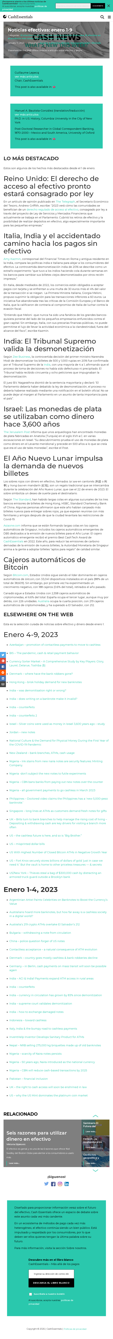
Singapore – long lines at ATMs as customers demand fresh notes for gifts (58, 811)
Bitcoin (65, 43)
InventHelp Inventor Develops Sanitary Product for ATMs (46, 1037)
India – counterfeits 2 (23, 715)
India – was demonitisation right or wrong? (37, 690)
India (47, 364)
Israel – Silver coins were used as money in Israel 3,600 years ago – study (57, 724)
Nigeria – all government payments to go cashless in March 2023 (52, 790)
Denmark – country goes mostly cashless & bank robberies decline (53, 958)
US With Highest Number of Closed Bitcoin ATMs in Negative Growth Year (58, 852)
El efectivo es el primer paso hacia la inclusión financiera (52, 35)
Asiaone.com (12, 525)
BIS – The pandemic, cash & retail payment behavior (44, 653)
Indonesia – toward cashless (27, 1020)
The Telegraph (65, 201)
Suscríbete (98, 6)
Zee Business (21, 356)
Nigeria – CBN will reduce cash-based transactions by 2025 (48, 1070)
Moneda (96, 43)
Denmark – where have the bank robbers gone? (41, 673)
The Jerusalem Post (17, 432)
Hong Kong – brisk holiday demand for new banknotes (45, 682)
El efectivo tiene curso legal (51, 38)
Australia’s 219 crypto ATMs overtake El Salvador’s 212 (44, 924)
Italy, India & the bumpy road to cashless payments (43, 1028)
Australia (43, 601)
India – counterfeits (22, 707)
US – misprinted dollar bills (27, 844)
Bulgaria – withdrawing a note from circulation (40, 932)
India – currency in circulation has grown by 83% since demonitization (55, 995)
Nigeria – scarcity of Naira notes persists (35, 1053)
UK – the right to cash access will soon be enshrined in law (48, 1087)
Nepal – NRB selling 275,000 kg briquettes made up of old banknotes (55, 1045)
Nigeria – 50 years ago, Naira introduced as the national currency (52, 1062)
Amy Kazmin (12, 259)
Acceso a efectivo (50, 43)
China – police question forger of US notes (37, 941)
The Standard (22, 499)
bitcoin (29, 579)
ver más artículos (26, 76)
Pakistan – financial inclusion (28, 1078)
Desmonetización (80, 43)
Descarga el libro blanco (51, 1283)
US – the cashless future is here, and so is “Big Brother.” (45, 835)
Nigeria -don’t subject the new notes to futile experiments (47, 773)
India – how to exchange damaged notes (36, 1012)
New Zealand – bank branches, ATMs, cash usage (42, 753)
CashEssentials (13, 541)
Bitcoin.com (20, 575)
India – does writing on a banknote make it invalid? (43, 699)
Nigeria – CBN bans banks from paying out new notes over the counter (56, 782)
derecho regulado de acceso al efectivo (52, 209)
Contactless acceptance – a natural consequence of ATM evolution (53, 949)
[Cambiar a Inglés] (54, 87)
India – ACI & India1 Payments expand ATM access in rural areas (51, 978)
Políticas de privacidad (75, 1329)
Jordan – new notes (22, 732)
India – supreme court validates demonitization (40, 1003)
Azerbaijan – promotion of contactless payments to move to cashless (54, 644)
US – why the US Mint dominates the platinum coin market (48, 1095)
